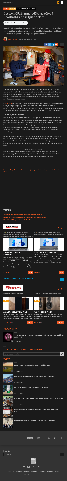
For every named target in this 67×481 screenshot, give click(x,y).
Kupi (30, 273)
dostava (18, 8)
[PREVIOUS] (58, 227)
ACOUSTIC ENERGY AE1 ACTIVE (15, 312)
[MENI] (62, 2)
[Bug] (13, 438)
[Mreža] (21, 438)
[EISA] (33, 461)
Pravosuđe (6, 8)
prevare (29, 8)
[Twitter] (49, 44)
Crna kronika (13, 8)
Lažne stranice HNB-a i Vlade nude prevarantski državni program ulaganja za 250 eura (37, 410)
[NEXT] (62, 227)
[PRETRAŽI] (62, 354)
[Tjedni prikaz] (58, 2)
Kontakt (56, 472)
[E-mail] (56, 44)
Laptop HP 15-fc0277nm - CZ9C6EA (47, 252)
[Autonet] (30, 438)
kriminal (33, 8)
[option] (18, 253)
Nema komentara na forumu (18, 278)
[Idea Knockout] (48, 438)
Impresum (43, 472)
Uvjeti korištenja (17, 472)
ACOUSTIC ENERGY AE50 (43, 312)
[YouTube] (28, 467)
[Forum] (6, 438)
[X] (33, 467)
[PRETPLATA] (61, 454)
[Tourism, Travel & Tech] (55, 438)
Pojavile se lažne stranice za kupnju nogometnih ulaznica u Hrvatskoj (24, 217)
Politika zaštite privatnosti (30, 472)
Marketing (50, 472)
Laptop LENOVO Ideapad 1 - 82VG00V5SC (13, 254)
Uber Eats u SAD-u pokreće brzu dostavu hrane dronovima (21, 220)
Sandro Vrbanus (12, 39)
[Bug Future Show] (40, 438)
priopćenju (8, 103)
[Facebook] (46, 44)
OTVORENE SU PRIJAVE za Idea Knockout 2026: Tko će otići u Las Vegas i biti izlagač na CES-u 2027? (38, 336)
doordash (23, 8)
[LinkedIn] (53, 44)
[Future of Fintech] (61, 438)
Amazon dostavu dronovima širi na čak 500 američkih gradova (22, 214)
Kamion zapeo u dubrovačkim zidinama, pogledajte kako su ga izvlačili (34, 420)
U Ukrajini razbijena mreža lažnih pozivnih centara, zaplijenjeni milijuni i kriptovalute (38, 398)
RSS (9, 472)
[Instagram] (38, 467)
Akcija (30, 322)
